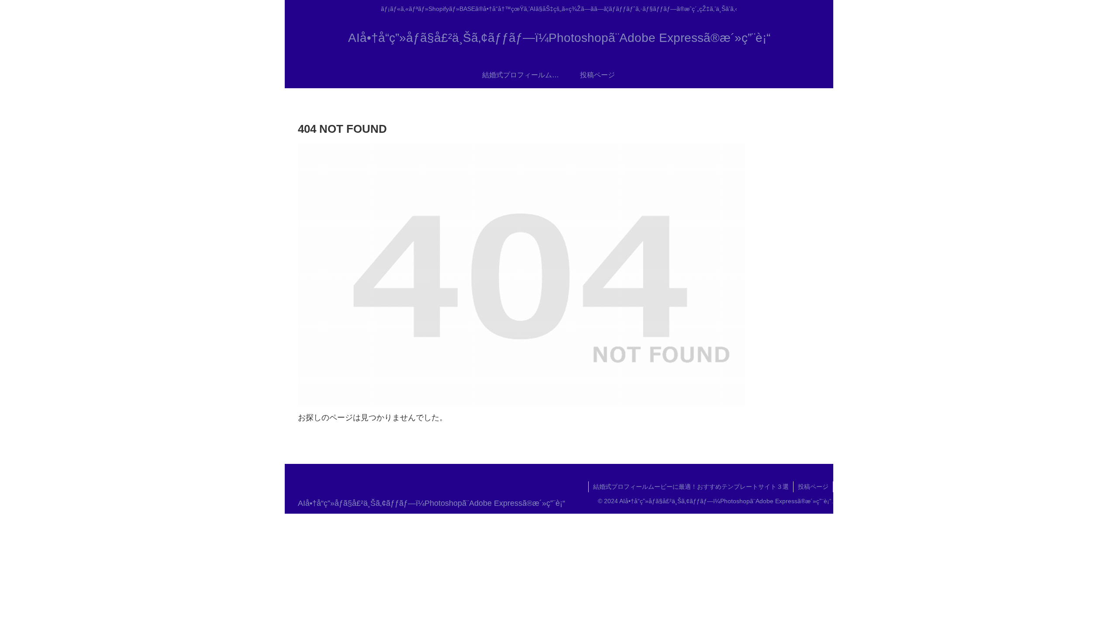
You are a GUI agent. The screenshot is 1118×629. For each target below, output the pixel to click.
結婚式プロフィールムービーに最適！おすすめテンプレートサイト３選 (691, 486)
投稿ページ (813, 486)
